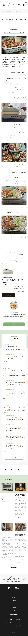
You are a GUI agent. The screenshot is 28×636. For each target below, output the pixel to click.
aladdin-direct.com (7, 277)
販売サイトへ (9, 295)
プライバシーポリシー (9, 623)
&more (14, 594)
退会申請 (20, 626)
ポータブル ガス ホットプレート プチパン (14, 32)
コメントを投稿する (14, 457)
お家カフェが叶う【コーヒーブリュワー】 (7, 534)
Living (14, 604)
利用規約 (18, 620)
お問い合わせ (21, 623)
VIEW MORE (13, 567)
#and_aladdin (14, 610)
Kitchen (6, 11)
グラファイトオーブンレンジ (7, 498)
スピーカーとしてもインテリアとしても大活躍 (20, 494)
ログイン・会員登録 (10, 626)
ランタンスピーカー (20, 519)
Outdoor (14, 600)
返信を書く (5, 361)
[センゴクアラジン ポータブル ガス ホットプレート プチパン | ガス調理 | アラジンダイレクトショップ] (14, 271)
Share (7, 470)
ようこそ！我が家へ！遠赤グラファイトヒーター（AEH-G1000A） (20, 535)
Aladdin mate (14, 614)
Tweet (14, 470)
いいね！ (15, 324)
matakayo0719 (14, 29)
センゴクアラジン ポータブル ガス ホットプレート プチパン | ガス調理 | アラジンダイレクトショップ (14, 281)
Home (3, 11)
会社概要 (10, 620)
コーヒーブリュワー (6, 559)
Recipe (14, 607)
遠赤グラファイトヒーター (21, 562)
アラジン (4, 501)
